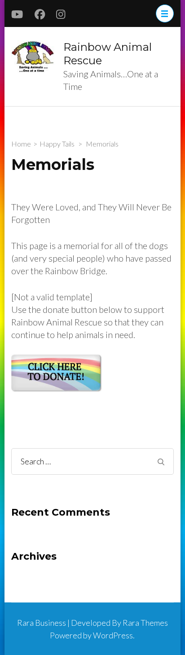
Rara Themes (145, 623)
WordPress (113, 635)
